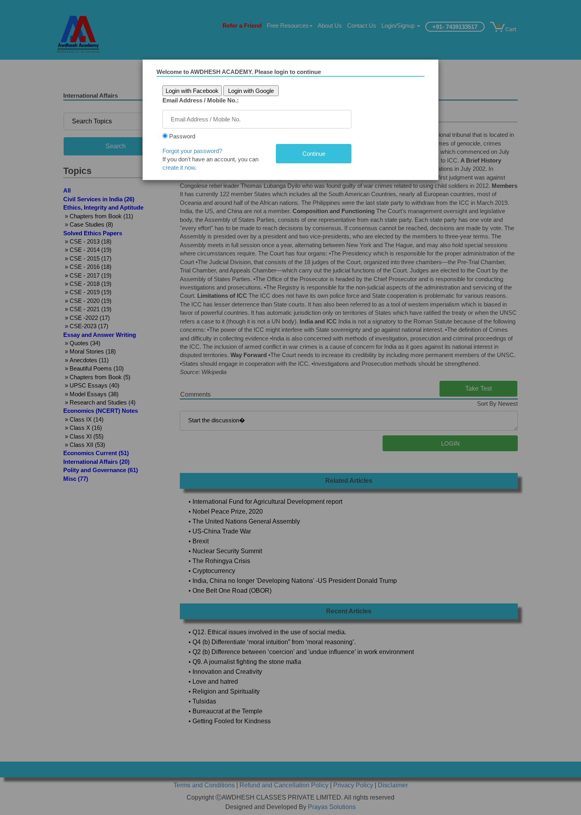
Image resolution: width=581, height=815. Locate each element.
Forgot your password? (192, 150)
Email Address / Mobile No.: (200, 100)
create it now (178, 167)
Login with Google (250, 90)
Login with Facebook (192, 90)
